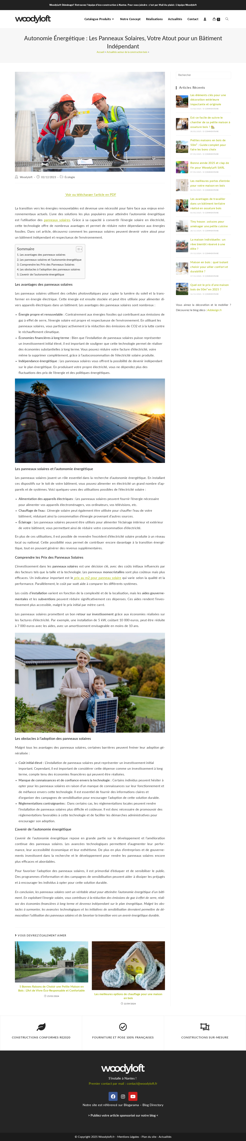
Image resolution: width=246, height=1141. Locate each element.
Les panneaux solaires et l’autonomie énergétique (50, 259)
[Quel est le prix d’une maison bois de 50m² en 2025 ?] (182, 289)
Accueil (100, 52)
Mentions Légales (128, 1136)
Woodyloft (26, 177)
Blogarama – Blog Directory (143, 1105)
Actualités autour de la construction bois (127, 52)
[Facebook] (113, 1096)
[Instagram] (123, 1096)
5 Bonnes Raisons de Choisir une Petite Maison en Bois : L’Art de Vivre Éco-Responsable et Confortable (51, 988)
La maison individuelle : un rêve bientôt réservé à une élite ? (207, 244)
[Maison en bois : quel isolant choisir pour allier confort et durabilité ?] (182, 268)
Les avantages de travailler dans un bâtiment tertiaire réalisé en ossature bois (207, 204)
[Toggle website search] (227, 19)
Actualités (165, 1136)
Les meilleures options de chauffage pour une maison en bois (128, 996)
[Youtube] (132, 1096)
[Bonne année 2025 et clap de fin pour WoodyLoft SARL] (182, 167)
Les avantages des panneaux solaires (42, 254)
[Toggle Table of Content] (77, 249)
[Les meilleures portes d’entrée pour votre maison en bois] (182, 185)
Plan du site (149, 1136)
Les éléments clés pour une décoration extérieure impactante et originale (208, 100)
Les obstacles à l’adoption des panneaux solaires (50, 269)
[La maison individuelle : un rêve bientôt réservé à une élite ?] (182, 246)
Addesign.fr (214, 310)
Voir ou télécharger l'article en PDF (90, 194)
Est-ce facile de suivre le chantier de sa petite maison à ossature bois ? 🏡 (210, 122)
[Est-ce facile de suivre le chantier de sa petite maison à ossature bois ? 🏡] (182, 124)
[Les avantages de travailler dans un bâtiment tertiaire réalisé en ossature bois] (182, 205)
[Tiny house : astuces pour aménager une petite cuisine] (182, 226)
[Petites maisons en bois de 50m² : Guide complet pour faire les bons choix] (182, 147)
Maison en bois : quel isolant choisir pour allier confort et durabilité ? (209, 267)
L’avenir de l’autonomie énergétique (42, 274)
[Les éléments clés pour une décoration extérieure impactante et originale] (182, 101)
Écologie (70, 177)
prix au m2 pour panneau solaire (97, 578)
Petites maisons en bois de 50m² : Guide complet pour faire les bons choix (208, 145)
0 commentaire (211, 109)
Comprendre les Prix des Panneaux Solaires (47, 264)
